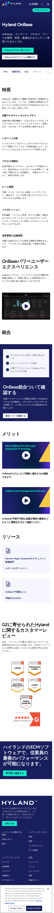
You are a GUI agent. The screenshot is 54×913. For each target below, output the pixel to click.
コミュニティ (34, 862)
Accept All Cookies (34, 908)
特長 (6, 71)
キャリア (5, 862)
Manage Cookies (16, 908)
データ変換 (33, 850)
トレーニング (34, 871)
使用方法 (16, 71)
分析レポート (7, 839)
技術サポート (34, 880)
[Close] (48, 889)
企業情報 (5, 866)
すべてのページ (8, 880)
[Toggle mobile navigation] (48, 4)
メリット (37, 71)
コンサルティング (36, 846)
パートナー (6, 871)
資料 (30, 875)
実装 (30, 837)
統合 (27, 71)
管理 (30, 841)
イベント (32, 866)
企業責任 (5, 875)
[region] (26, 899)
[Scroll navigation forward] (49, 73)
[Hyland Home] (12, 4)
